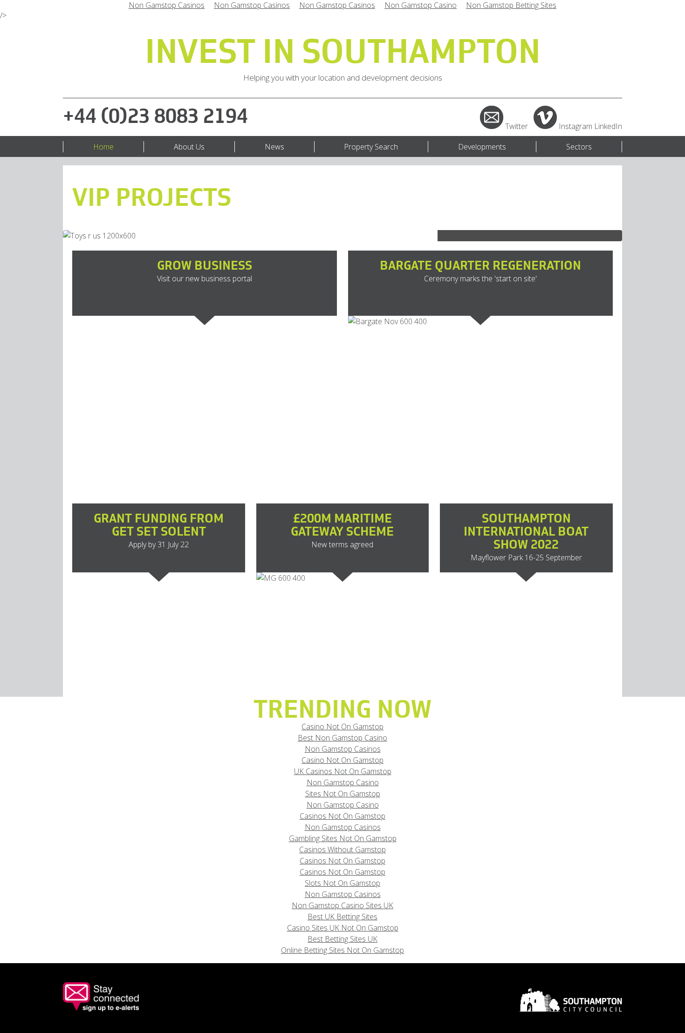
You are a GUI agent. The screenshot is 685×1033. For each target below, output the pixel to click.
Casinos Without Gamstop (342, 849)
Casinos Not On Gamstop (342, 816)
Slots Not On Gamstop (342, 883)
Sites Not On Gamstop (342, 793)
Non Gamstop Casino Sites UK (342, 905)
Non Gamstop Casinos (343, 749)
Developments (482, 147)
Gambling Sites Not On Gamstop (343, 838)
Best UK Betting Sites (342, 916)
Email (491, 117)
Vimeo (545, 117)
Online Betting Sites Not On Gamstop (342, 950)
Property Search (371, 147)
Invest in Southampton (343, 53)
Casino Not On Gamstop (342, 726)
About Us (189, 147)
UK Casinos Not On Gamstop (342, 771)
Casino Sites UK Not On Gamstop (342, 928)
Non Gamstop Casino (343, 782)
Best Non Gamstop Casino (342, 738)
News (274, 147)
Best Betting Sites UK (342, 939)
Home (103, 147)
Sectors (579, 147)
